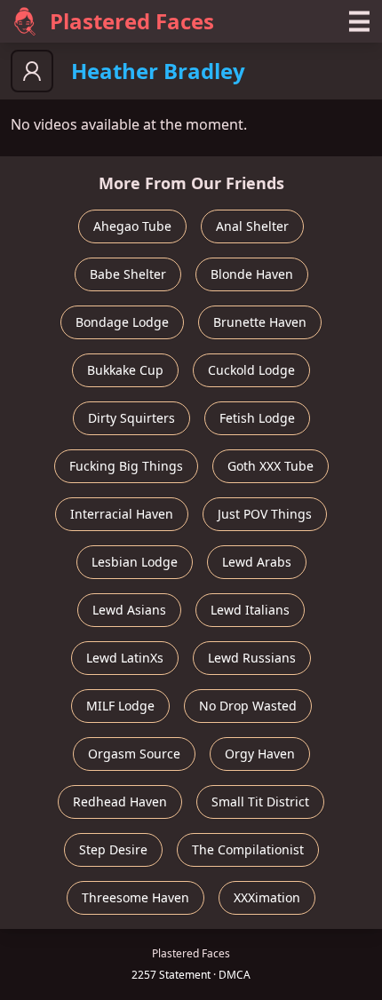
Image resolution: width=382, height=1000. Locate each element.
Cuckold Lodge (251, 369)
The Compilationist (248, 849)
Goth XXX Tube (270, 465)
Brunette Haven (259, 321)
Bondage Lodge (122, 321)
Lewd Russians (252, 657)
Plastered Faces (132, 21)
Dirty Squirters (131, 417)
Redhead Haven (120, 801)
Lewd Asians (129, 609)
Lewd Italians (250, 609)
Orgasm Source (134, 753)
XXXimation (267, 897)
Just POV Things (265, 513)
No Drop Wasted (248, 705)
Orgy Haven (260, 753)
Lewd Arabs (256, 561)
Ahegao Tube (132, 226)
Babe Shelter (128, 274)
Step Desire (113, 849)
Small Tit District (260, 801)
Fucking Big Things (126, 465)
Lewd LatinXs (124, 657)
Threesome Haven (135, 897)
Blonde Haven (252, 274)
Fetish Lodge (257, 417)
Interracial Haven (121, 513)
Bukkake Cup (125, 369)
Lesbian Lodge (135, 561)
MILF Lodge (120, 705)
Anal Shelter (252, 226)
